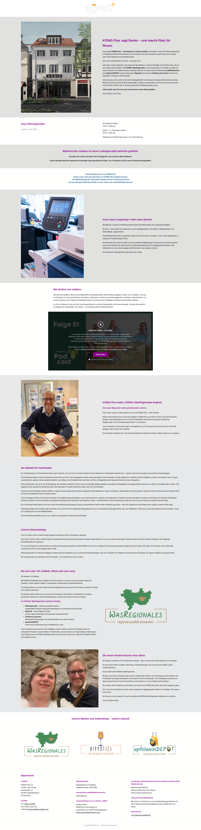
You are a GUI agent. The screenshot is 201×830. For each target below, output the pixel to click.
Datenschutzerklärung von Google (115, 349)
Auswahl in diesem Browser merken (102, 359)
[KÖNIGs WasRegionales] (141, 604)
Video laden (100, 355)
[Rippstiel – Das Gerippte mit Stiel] (100, 743)
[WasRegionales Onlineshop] (47, 743)
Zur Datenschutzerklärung (140, 815)
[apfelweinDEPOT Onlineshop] (154, 743)
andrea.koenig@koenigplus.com (88, 812)
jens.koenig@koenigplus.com (38, 809)
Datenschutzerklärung (88, 349)
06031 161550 (29, 804)
